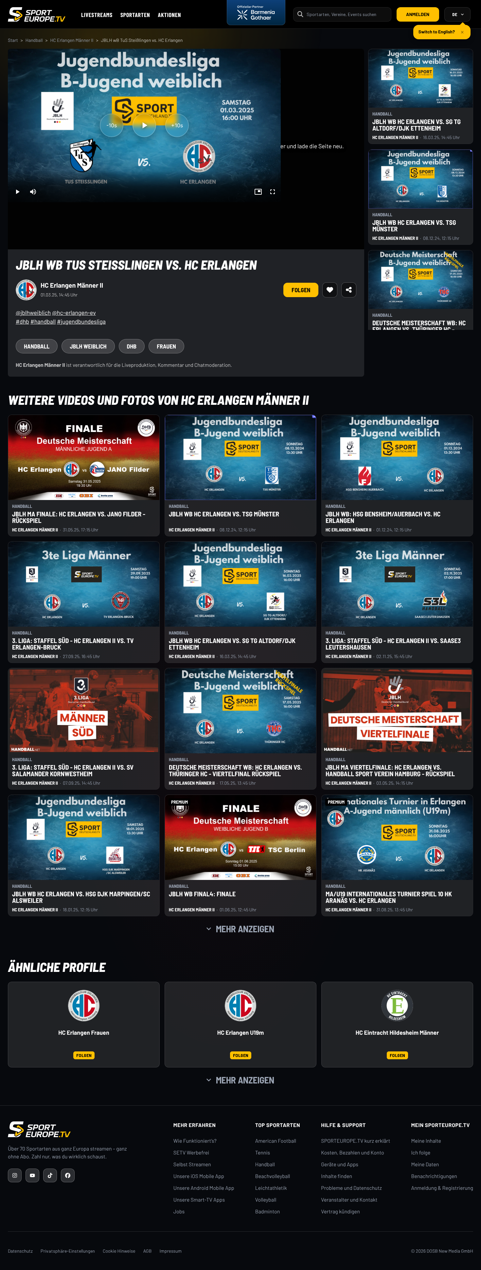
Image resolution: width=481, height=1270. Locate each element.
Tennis (262, 1153)
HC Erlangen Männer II (71, 40)
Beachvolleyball (272, 1176)
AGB (147, 1251)
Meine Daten (425, 1164)
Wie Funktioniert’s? (195, 1141)
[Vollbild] (272, 191)
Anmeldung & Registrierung (442, 1188)
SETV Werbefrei (191, 1153)
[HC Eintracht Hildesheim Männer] (397, 1005)
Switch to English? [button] (437, 29)
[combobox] (347, 14)
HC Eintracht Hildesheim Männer (397, 1032)
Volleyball (265, 1200)
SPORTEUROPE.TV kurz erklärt (355, 1141)
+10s (177, 125)
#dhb (22, 321)
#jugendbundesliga (81, 321)
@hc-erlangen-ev (74, 312)
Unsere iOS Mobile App (198, 1176)
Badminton (267, 1211)
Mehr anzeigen (245, 928)
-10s (111, 125)
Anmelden (417, 14)
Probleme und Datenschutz (351, 1188)
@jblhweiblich (33, 312)
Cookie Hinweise (119, 1251)
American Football (275, 1141)
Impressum (170, 1251)
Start (13, 40)
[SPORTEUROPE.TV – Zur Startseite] (36, 14)
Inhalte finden (336, 1176)
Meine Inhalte (426, 1141)
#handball (43, 321)
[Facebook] (68, 1175)
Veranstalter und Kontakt (349, 1200)
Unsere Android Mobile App (203, 1188)
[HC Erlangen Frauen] (83, 1005)
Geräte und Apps (339, 1164)
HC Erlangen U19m (240, 1032)
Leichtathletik (271, 1188)
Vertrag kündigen (340, 1211)
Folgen (301, 290)
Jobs (179, 1211)
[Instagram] (15, 1175)
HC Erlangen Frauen (83, 1032)
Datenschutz (20, 1251)
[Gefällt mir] (329, 289)
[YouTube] (32, 1175)
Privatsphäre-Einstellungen (68, 1251)
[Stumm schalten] (33, 191)
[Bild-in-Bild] (258, 191)
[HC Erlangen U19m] (240, 1005)
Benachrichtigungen (434, 1176)
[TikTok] (50, 1175)
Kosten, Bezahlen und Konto (352, 1153)
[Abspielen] (144, 125)
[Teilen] (348, 289)
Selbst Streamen (192, 1164)
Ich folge (420, 1153)
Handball (34, 40)
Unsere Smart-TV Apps (199, 1200)
